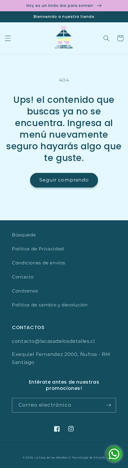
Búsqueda (24, 235)
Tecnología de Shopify (88, 457)
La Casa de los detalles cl (53, 457)
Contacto (23, 277)
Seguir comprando (64, 180)
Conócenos (25, 291)
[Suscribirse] (109, 405)
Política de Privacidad (38, 249)
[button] (8, 38)
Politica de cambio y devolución (50, 305)
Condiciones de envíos (38, 263)
